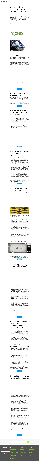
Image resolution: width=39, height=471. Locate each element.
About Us (30, 455)
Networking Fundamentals (13, 449)
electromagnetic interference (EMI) (15, 168)
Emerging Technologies (13, 458)
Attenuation (16, 158)
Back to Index (19, 88)
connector (23, 292)
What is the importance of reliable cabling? (16, 32)
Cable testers (17, 303)
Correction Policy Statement (23, 452)
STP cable (27, 118)
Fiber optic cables (18, 124)
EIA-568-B (14, 228)
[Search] (28, 442)
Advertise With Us (22, 455)
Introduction (12, 31)
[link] (8, 243)
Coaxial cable (16, 121)
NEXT (25, 163)
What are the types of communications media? (17, 33)
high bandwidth (26, 125)
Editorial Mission (22, 449)
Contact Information (31, 449)
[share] (25, 243)
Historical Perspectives (13, 455)
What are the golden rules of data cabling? (16, 35)
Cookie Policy (30, 452)
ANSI (11, 228)
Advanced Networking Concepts (14, 452)
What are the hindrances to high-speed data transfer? (18, 34)
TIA (12, 228)
